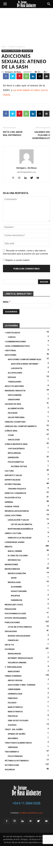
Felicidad (13, 412)
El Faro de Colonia (18, 555)
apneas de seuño (16, 733)
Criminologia (15, 693)
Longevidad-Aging (14, 542)
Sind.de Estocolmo (18, 720)
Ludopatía (16, 368)
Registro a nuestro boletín (17, 260)
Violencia (10, 769)
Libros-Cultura (13, 533)
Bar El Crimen (15, 551)
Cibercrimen (14, 689)
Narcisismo (14, 671)
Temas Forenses (13, 676)
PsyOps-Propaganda (15, 618)
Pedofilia (13, 716)
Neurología (14, 582)
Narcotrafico (15, 711)
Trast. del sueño (14, 729)
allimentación (16, 408)
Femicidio (13, 698)
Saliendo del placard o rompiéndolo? (41, 135)
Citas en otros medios (20, 626)
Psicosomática (16, 462)
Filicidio (12, 702)
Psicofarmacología (15, 613)
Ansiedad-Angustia (15, 390)
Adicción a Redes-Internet (25, 363)
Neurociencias (12, 569)
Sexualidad (27, 51)
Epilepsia (15, 595)
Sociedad (10, 649)
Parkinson (16, 600)
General (9, 502)
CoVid (11, 435)
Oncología (14, 439)
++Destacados (12, 332)
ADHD (14, 577)
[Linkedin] (26, 178)
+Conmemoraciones (15, 341)
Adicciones (10, 355)
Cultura (9, 470)
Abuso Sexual (15, 680)
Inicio (3, 46)
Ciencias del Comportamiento (21, 426)
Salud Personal (16, 417)
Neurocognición (17, 573)
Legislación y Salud (18, 519)
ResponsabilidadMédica (20, 528)
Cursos (12, 337)
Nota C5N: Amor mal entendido (12, 133)
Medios (8, 546)
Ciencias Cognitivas (15, 421)
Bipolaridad (14, 453)
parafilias (13, 640)
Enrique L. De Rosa (13, 72)
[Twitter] (32, 178)
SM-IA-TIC (9, 644)
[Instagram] (20, 178)
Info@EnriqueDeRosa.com (31, 812)
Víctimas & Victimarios (17, 760)
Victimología (12, 765)
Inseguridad (14, 653)
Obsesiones (14, 399)
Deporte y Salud (13, 475)
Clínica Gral (11, 430)
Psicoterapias (15, 756)
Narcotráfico (15, 707)
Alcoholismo (15, 372)
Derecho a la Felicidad (20, 537)
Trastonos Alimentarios (18, 742)
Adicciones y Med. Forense (21, 684)
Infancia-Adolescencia (17, 511)
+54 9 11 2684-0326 (26, 803)
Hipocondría (14, 395)
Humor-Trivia (12, 506)
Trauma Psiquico (17, 488)
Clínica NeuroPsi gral (16, 444)
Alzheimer (16, 586)
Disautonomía (19, 591)
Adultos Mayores (14, 386)
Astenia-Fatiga (19, 466)
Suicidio (12, 725)
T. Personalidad (13, 667)
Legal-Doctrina (13, 515)
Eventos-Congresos (17, 46)
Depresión (13, 457)
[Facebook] (14, 178)
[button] (49, 4)
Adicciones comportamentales (24, 359)
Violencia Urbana (17, 662)
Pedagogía (10, 609)
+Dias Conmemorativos (17, 346)
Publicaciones (12, 622)
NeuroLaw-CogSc (14, 604)
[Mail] (30, 821)
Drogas (12, 377)
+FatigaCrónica (16, 448)
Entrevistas (14, 560)
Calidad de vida (13, 404)
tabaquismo (14, 381)
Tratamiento (12, 751)
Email (6, 301)
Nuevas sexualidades (19, 635)
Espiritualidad (12, 479)
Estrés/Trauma (13, 484)
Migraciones (11, 564)
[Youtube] (39, 178)
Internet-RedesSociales (20, 658)
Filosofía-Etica (13, 497)
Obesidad (13, 747)
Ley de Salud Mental (21, 524)
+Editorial (10, 350)
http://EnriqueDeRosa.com (26, 172)
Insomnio (13, 738)
